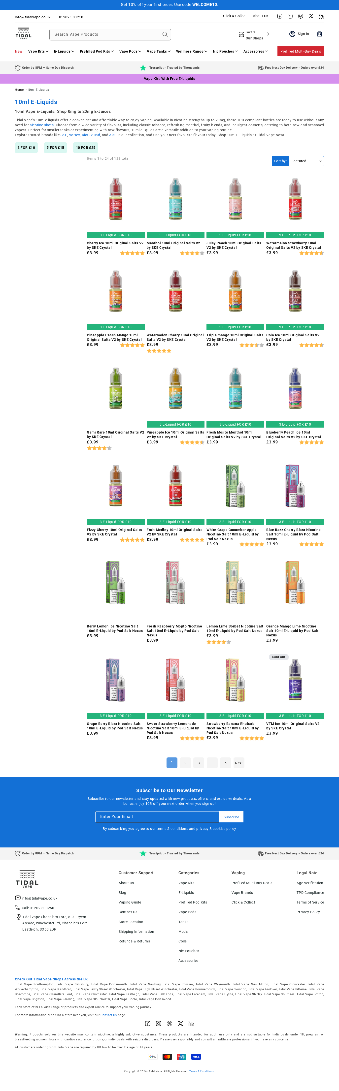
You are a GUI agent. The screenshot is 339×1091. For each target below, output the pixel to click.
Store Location (131, 922)
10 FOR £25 (86, 148)
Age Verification (310, 883)
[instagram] (289, 17)
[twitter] (310, 17)
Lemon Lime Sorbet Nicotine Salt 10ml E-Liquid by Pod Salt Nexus (235, 628)
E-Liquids (186, 893)
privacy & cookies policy (216, 829)
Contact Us (128, 912)
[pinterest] (299, 17)
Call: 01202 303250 (38, 908)
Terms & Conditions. (202, 1071)
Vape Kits (186, 883)
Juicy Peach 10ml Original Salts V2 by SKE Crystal (233, 245)
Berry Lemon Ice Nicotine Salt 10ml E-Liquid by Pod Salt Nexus (115, 628)
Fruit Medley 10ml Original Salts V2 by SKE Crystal (174, 532)
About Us (260, 16)
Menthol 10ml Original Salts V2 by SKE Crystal (173, 245)
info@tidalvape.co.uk (40, 898)
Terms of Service (310, 902)
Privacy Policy (308, 912)
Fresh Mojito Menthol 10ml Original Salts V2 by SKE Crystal (233, 434)
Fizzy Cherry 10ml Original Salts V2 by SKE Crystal (114, 532)
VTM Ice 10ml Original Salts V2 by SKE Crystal (293, 726)
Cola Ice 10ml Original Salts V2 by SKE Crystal (293, 337)
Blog (122, 893)
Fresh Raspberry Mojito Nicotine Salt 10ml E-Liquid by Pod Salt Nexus (174, 630)
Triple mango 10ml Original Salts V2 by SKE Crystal (234, 337)
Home (19, 90)
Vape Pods (187, 912)
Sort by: (280, 161)
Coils (182, 941)
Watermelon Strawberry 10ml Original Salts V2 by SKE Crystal (293, 245)
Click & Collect (235, 16)
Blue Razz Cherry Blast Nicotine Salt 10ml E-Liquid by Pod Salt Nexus (293, 534)
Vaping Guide (130, 902)
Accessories (188, 961)
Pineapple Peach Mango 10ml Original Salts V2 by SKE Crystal (114, 337)
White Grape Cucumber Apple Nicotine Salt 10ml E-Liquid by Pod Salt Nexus (232, 534)
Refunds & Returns (134, 941)
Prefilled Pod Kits (192, 902)
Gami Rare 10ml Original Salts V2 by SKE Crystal (115, 434)
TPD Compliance (310, 893)
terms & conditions (172, 829)
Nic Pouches (188, 951)
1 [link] (172, 762)
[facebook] (278, 17)
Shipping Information (136, 932)
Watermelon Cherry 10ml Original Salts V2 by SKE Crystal (175, 337)
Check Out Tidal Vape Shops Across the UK (51, 979)
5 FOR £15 (55, 148)
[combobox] (110, 34)
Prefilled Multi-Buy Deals (300, 51)
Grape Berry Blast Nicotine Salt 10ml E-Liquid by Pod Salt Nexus (115, 726)
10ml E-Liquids (38, 90)
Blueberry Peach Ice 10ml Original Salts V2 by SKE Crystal (293, 434)
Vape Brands (242, 893)
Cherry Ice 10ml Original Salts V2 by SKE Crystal (115, 245)
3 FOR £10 (26, 148)
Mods (183, 932)
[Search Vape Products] (165, 34)
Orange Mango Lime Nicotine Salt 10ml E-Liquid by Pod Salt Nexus (292, 630)
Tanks (183, 922)
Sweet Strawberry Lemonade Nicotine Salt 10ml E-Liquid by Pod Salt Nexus (173, 728)
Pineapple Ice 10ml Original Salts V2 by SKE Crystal (175, 434)
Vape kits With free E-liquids (169, 79)
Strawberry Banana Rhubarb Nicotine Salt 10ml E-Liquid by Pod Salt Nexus (232, 728)
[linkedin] (320, 17)
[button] (38, 51)
